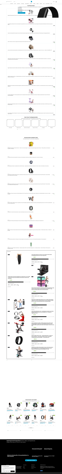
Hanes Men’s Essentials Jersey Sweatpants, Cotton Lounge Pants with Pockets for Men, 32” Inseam (26, 410)
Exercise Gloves (19, 127)
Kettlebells (43, 127)
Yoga (43, 3)
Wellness (41, 3)
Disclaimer (32, 468)
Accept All (12, 471)
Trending (8, 156)
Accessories (18, 3)
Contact (24, 468)
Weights (37, 3)
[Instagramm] (41, 470)
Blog (51, 3)
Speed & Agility (27, 3)
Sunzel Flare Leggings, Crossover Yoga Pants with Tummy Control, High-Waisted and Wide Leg (10, 410)
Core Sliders (10, 127)
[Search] (31, 1)
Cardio (15, 3)
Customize (4, 471)
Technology (22, 3)
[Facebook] (40, 470)
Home (24, 466)
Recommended (47, 3)
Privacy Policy (32, 466)
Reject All (8, 471)
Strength (34, 3)
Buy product (33, 263)
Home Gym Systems (35, 127)
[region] (8, 469)
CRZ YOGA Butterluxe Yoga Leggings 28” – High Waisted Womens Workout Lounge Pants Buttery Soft (35, 422)
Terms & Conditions (33, 467)
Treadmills (51, 127)
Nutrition (31, 3)
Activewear (11, 3)
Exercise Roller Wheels (27, 127)
